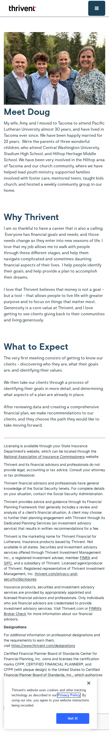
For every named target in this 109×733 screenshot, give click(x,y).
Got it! (73, 718)
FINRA (85, 557)
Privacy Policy (69, 695)
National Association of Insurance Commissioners (44, 456)
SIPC (8, 563)
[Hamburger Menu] (96, 8)
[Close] (88, 683)
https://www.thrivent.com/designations (43, 645)
